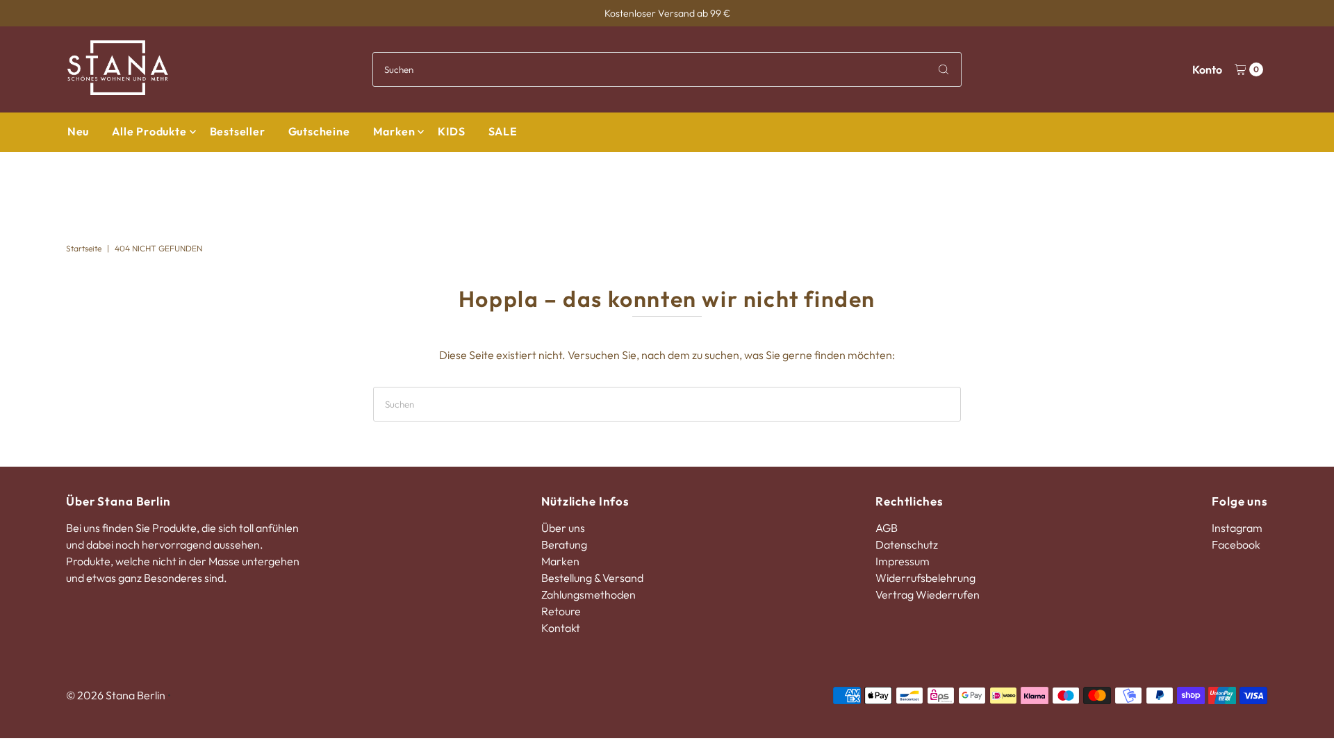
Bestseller (237, 131)
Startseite (83, 248)
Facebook (1236, 544)
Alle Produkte (149, 131)
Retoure (561, 611)
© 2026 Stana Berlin (115, 695)
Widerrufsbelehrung (925, 578)
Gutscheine (319, 131)
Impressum (902, 561)
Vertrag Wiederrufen (927, 594)
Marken (394, 131)
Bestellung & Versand (592, 578)
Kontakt (560, 628)
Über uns (563, 528)
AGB (886, 528)
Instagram (1237, 528)
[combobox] (667, 69)
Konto (1207, 69)
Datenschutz (906, 544)
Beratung (564, 544)
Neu (78, 131)
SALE (503, 131)
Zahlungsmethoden (588, 594)
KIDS (451, 131)
